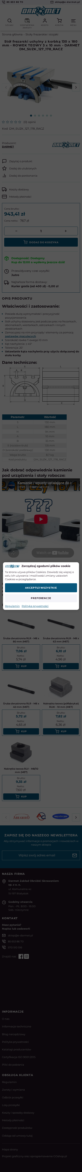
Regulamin (12, 606)
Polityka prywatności (35, 606)
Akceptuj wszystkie (41, 587)
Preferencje (41, 598)
